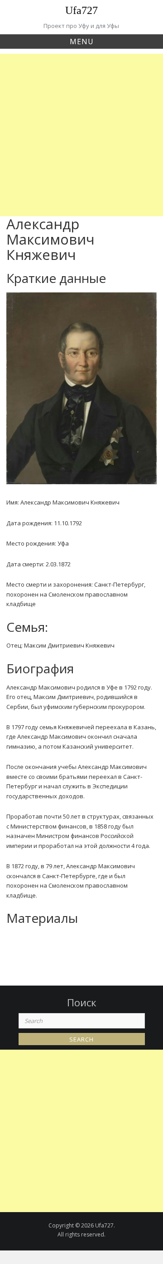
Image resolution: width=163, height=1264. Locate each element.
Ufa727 (81, 10)
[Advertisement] (81, 135)
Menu (82, 41)
